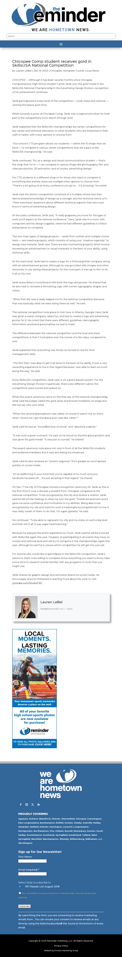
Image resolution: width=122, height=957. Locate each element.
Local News (92, 70)
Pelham (59, 831)
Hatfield (34, 827)
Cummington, (94, 819)
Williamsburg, (77, 839)
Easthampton (47, 823)
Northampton (41, 831)
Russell (68, 831)
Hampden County (73, 70)
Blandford (44, 819)
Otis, (52, 831)
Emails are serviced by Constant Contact (50, 927)
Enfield (59, 823)
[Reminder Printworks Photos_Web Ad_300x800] (34, 747)
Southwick (49, 835)
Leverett (67, 827)
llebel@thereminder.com (52, 609)
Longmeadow (81, 827)
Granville (87, 823)
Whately (64, 839)
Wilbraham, (91, 839)
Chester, (56, 819)
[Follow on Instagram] (26, 804)
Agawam (23, 819)
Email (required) (28, 869)
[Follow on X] (32, 804)
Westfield (36, 839)
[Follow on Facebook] (20, 804)
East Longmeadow (28, 823)
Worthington (25, 843)
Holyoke (44, 827)
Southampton (34, 835)
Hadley (97, 823)
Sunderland (75, 835)
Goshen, (68, 823)
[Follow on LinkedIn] (38, 804)
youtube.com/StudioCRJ (27, 583)
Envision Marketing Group (66, 950)
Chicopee (56, 70)
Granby (78, 823)
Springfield (62, 835)
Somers (91, 831)
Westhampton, (51, 839)
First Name (25, 856)
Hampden (23, 827)
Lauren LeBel (24, 70)
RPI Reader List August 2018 (42, 886)
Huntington (56, 827)
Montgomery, (25, 831)
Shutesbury (79, 831)
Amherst (33, 819)
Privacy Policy (61, 945)
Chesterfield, (68, 819)
